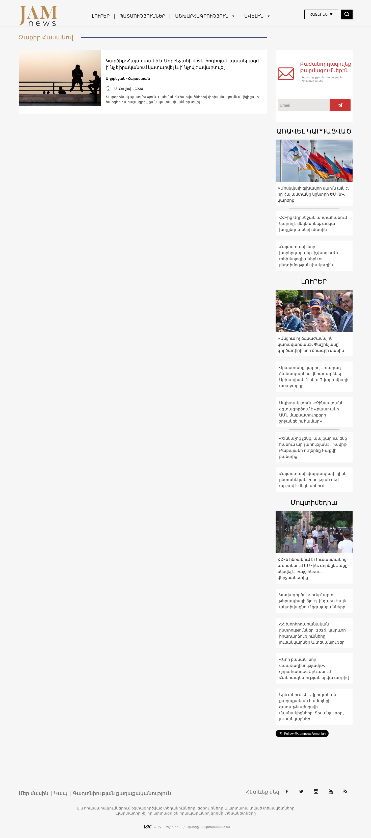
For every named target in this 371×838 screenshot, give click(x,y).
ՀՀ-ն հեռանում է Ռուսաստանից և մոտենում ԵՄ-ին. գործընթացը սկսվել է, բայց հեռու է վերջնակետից (313, 568)
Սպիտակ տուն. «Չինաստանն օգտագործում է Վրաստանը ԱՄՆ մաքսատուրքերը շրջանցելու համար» (311, 412)
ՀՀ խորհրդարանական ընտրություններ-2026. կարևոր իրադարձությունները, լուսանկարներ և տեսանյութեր (312, 633)
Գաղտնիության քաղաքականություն (122, 793)
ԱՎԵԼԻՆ (253, 16)
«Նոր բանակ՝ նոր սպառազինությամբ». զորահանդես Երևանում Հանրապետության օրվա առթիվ (314, 668)
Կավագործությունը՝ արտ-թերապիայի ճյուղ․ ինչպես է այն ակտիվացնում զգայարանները (312, 600)
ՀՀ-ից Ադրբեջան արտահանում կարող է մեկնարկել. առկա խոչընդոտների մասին (313, 223)
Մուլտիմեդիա (313, 502)
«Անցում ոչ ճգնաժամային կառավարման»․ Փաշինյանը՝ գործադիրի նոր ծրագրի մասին (311, 344)
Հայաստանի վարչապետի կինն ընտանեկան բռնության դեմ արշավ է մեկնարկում (313, 479)
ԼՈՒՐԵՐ (101, 16)
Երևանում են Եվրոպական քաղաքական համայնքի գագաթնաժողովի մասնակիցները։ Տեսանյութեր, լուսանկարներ (311, 706)
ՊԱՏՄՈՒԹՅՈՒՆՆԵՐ (142, 16)
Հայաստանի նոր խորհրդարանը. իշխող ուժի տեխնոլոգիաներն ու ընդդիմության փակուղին (308, 255)
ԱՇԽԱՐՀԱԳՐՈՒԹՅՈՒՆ (201, 16)
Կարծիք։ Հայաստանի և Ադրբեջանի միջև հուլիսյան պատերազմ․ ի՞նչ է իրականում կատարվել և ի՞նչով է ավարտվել (183, 64)
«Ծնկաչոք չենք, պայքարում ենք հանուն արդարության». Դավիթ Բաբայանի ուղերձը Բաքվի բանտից (313, 447)
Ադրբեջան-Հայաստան (128, 78)
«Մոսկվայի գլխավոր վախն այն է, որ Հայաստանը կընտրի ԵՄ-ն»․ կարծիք (313, 194)
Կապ (60, 793)
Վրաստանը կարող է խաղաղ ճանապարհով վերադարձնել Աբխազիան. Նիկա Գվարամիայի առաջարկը (313, 376)
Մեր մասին (33, 793)
